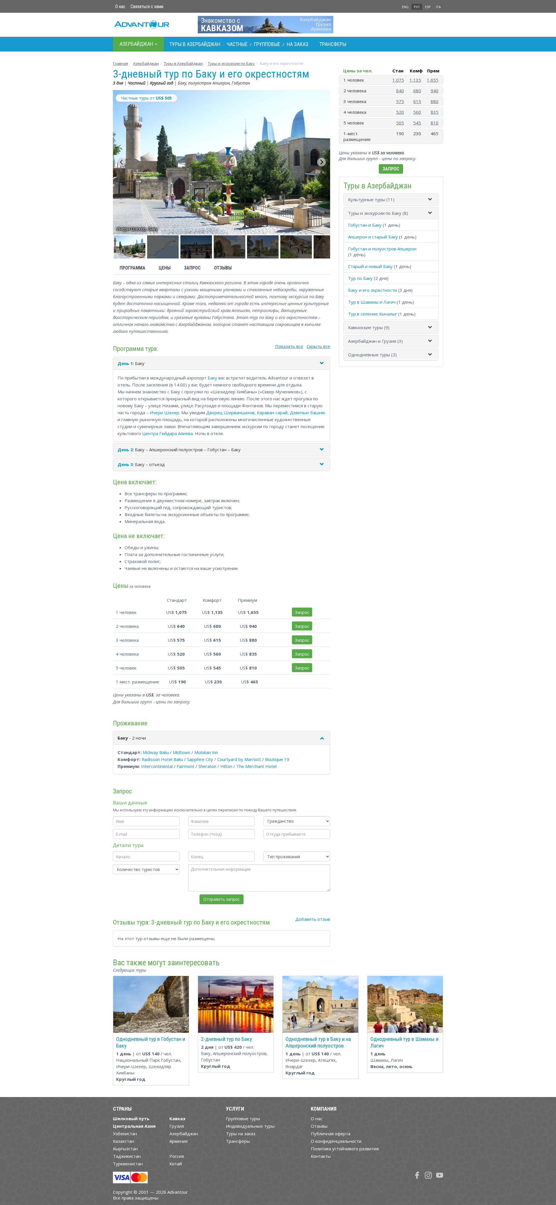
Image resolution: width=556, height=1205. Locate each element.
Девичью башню (307, 412)
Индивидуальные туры (250, 1126)
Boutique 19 (277, 759)
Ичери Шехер (164, 412)
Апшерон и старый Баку (373, 237)
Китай (175, 1164)
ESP (428, 7)
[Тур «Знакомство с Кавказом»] (278, 24)
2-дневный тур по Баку (226, 1039)
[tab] (391, 199)
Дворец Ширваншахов (230, 412)
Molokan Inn (206, 752)
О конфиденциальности (336, 1141)
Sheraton (207, 766)
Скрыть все (318, 346)
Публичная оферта (330, 1133)
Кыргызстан (125, 1148)
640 (400, 90)
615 (417, 101)
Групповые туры (243, 1118)
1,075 (398, 80)
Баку (212, 378)
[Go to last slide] (121, 162)
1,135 (415, 80)
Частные (237, 44)
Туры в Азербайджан (194, 44)
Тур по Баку (360, 278)
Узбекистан (125, 1133)
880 (434, 101)
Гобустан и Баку (365, 225)
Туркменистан (128, 1164)
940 (434, 90)
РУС (417, 7)
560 (417, 112)
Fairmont (185, 766)
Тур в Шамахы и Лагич (372, 302)
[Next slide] (321, 162)
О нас (120, 6)
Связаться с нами (147, 6)
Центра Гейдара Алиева (167, 433)
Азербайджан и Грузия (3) (375, 341)
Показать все (289, 346)
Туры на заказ (240, 1133)
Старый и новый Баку (370, 266)
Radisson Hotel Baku (162, 759)
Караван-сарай (272, 412)
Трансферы (332, 44)
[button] (129, 246)
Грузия (176, 1126)
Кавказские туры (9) (368, 327)
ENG (405, 7)
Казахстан (123, 1141)
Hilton (226, 766)
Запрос (192, 268)
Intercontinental (157, 766)
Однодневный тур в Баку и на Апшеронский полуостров (318, 1042)
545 (417, 123)
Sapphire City (200, 759)
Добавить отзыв (312, 919)
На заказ (297, 44)
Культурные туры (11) (371, 199)
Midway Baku (156, 752)
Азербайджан (146, 63)
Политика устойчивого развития (345, 1148)
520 (400, 112)
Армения (178, 1141)
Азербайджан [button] (137, 44)
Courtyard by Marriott (239, 759)
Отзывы (223, 268)
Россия (176, 1156)
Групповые (267, 44)
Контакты (321, 1156)
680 (417, 90)
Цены (165, 268)
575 (400, 101)
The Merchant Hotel (256, 766)
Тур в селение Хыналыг (372, 314)
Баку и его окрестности (372, 290)
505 (400, 123)
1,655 (432, 80)
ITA (438, 7)
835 (434, 112)
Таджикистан (127, 1156)
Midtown (181, 752)
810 (434, 123)
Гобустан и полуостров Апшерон (382, 249)
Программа (132, 268)
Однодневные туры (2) (372, 354)
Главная (120, 63)
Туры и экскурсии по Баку (231, 63)
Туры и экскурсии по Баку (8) (378, 213)
